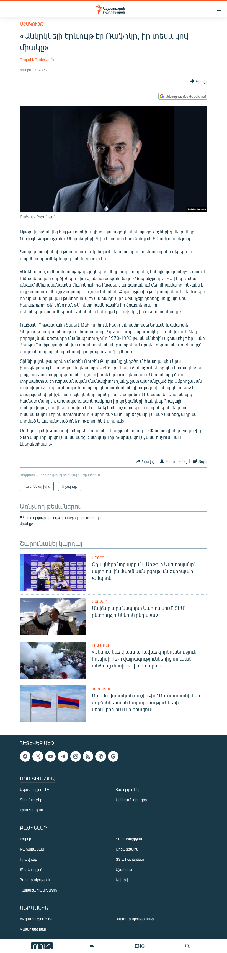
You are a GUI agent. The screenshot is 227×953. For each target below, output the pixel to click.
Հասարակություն (35, 880)
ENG (140, 946)
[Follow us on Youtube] (50, 756)
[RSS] (88, 756)
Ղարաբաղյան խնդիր (38, 890)
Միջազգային (127, 849)
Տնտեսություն (31, 869)
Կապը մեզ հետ (33, 929)
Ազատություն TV (34, 789)
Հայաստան (101, 689)
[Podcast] (100, 756)
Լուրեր (25, 839)
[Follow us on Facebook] (25, 756)
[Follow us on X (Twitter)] (37, 756)
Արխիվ (122, 880)
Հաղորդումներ (128, 789)
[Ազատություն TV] (92, 946)
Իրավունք (101, 645)
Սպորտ (98, 558)
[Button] (198, 81)
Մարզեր (99, 601)
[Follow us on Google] (113, 756)
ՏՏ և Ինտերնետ (130, 859)
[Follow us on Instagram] (75, 756)
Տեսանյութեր (31, 800)
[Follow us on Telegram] (63, 756)
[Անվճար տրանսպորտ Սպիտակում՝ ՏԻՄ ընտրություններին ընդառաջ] (53, 616)
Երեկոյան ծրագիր (131, 800)
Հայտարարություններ (135, 919)
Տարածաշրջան (129, 839)
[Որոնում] (187, 946)
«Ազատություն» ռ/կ (36, 919)
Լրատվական (31, 810)
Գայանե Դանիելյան (37, 59)
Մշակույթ (32, 24)
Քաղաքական (32, 849)
